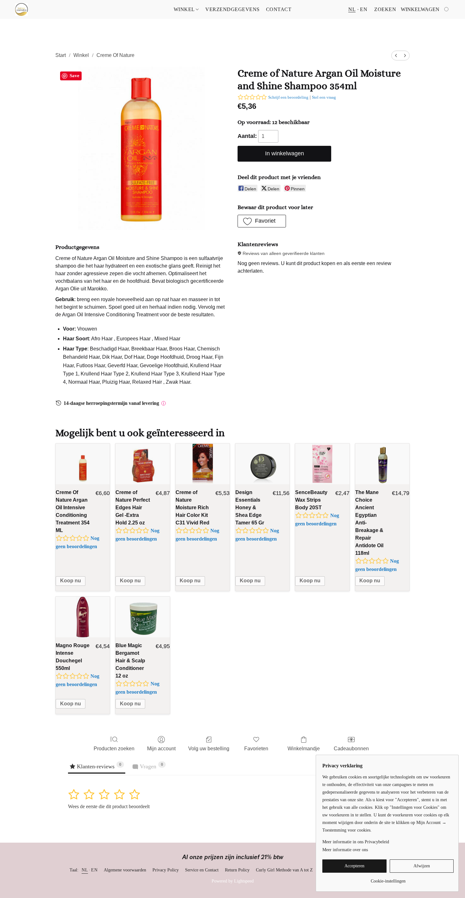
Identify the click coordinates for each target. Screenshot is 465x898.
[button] (21, 9)
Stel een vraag (324, 97)
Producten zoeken (114, 748)
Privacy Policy (165, 870)
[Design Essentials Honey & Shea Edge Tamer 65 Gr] (262, 463)
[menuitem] (396, 55)
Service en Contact (202, 870)
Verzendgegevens (232, 9)
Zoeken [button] (385, 9)
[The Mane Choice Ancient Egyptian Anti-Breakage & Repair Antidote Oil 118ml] (382, 463)
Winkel (185, 9)
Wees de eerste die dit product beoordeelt (109, 806)
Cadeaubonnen (351, 748)
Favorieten (256, 748)
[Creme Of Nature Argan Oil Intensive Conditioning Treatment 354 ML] (83, 463)
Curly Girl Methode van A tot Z (284, 870)
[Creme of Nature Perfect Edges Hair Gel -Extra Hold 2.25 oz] (142, 463)
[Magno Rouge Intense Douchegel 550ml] (83, 617)
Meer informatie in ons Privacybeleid (355, 841)
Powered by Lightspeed (233, 881)
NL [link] (85, 870)
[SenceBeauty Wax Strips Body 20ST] (322, 463)
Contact (279, 9)
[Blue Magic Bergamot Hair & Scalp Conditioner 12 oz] (142, 617)
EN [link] (94, 870)
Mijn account (161, 748)
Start (60, 55)
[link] (388, 879)
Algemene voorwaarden (125, 870)
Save (74, 75)
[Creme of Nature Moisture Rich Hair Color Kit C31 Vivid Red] (203, 463)
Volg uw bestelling (208, 748)
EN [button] (363, 9)
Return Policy (237, 870)
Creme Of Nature (115, 55)
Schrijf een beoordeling (288, 97)
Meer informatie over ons (345, 849)
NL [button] (352, 9)
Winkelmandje (304, 748)
